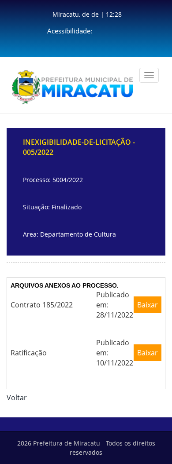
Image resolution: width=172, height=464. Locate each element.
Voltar (17, 397)
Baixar (147, 305)
